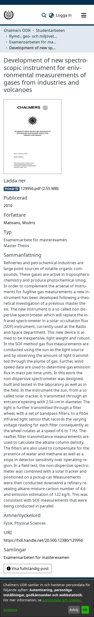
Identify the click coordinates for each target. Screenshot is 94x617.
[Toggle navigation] (83, 15)
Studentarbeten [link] (50, 30)
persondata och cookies (61, 600)
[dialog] (47, 598)
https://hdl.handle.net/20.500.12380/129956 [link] (43, 540)
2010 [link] (8, 205)
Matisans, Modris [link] (19, 222)
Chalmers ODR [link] (17, 30)
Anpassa (10, 609)
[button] (44, 15)
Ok (85, 609)
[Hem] (9, 15)
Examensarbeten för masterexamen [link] (33, 42)
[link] (31, 188)
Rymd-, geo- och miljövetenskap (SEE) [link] (33, 36)
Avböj (73, 609)
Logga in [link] (64, 15)
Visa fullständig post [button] (30, 568)
